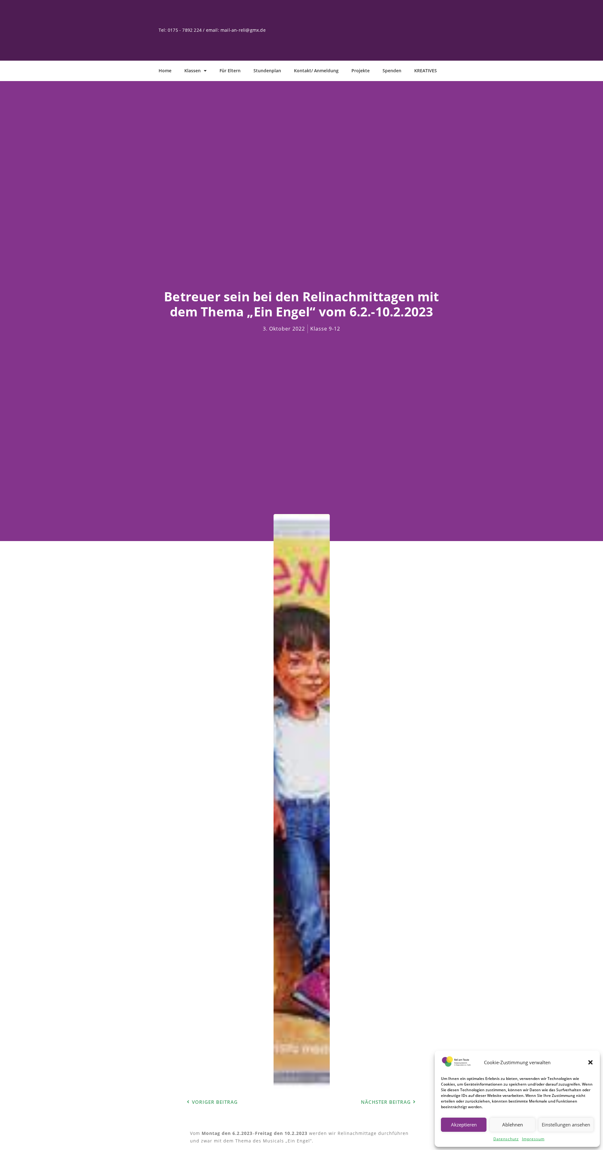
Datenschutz (506, 1139)
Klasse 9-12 (325, 328)
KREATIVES (425, 71)
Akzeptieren (464, 1124)
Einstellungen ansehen (566, 1124)
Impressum (533, 1139)
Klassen (192, 71)
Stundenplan (267, 71)
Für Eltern (230, 71)
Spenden (392, 71)
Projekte (360, 71)
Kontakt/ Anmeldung (316, 71)
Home (165, 71)
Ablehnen (512, 1124)
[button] (590, 1062)
